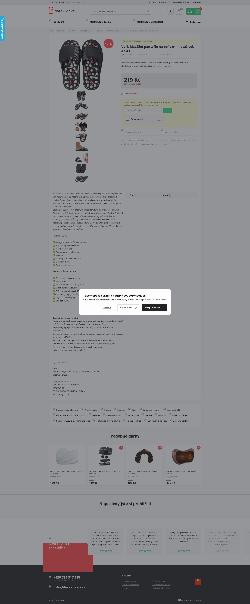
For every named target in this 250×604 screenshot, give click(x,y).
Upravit (107, 307)
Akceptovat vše (152, 307)
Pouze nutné (126, 307)
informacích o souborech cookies (99, 299)
